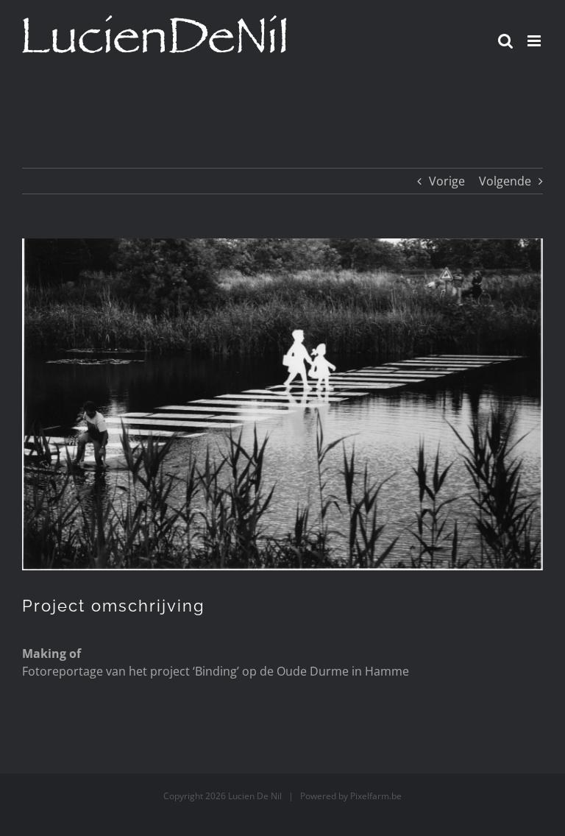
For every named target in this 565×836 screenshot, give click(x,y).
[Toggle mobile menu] (535, 41)
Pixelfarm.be (376, 796)
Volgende (505, 181)
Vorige (447, 181)
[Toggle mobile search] (505, 41)
